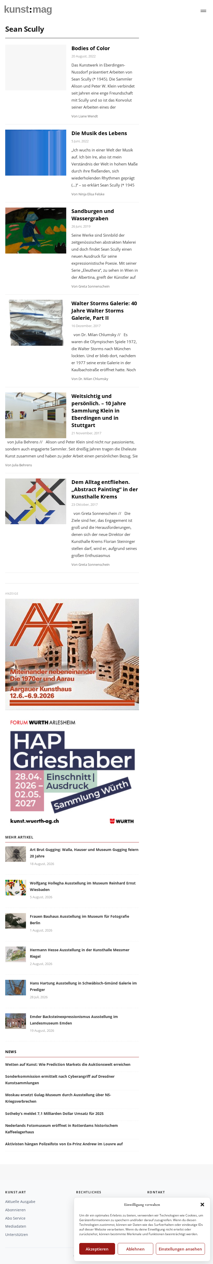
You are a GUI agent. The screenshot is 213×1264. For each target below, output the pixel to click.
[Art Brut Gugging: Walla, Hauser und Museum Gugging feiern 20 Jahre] (15, 858)
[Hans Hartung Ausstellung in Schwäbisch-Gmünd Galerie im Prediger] (15, 992)
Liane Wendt (88, 116)
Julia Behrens (22, 465)
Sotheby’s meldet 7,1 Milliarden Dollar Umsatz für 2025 (54, 1113)
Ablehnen (135, 1249)
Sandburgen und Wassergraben (92, 215)
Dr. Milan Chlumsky (93, 378)
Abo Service (15, 1218)
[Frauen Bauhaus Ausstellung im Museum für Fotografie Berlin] (15, 925)
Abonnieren (15, 1209)
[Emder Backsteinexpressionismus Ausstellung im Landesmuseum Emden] (15, 1025)
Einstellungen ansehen (180, 1249)
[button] (202, 1204)
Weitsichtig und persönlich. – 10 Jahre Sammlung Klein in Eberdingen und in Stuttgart (98, 410)
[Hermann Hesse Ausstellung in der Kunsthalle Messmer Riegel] (15, 958)
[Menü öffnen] (203, 11)
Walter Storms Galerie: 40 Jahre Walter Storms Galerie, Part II (104, 310)
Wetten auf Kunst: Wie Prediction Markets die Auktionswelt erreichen (67, 1064)
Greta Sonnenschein (94, 286)
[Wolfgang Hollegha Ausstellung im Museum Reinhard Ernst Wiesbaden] (15, 892)
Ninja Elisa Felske (91, 194)
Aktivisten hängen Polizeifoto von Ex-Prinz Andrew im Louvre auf (64, 1143)
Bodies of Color (90, 48)
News (10, 1051)
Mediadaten (15, 1226)
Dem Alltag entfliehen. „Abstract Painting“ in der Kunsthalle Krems (104, 489)
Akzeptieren (97, 1249)
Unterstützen (16, 1234)
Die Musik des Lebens (99, 133)
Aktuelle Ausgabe (20, 1201)
